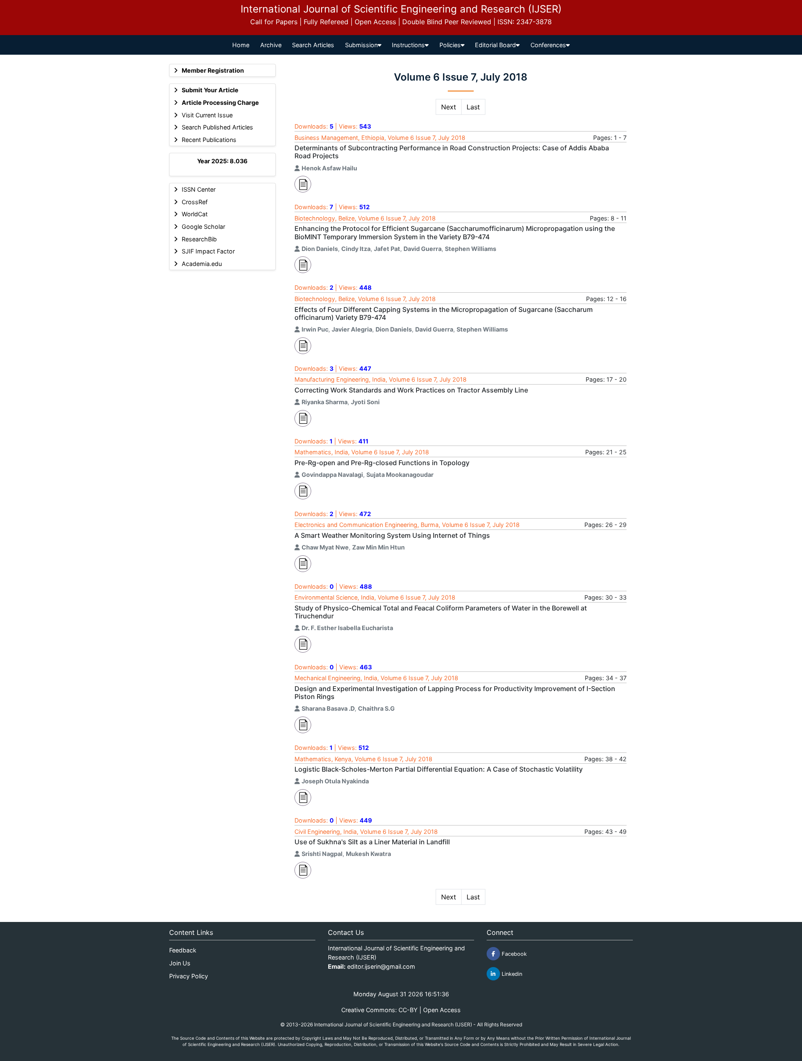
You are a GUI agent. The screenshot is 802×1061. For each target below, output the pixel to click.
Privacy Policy (188, 976)
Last (473, 107)
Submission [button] (361, 44)
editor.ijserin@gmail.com (381, 966)
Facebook (513, 954)
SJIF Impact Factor (208, 251)
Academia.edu (202, 263)
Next (448, 107)
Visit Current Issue (207, 115)
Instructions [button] (408, 44)
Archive (271, 44)
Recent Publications (209, 139)
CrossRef (195, 201)
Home (240, 44)
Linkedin (511, 974)
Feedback (182, 950)
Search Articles (313, 44)
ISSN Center (199, 189)
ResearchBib (199, 239)
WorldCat (195, 214)
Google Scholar (203, 226)
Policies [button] (450, 44)
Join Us (179, 963)
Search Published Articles (217, 127)
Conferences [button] (548, 44)
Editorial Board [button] (495, 44)
